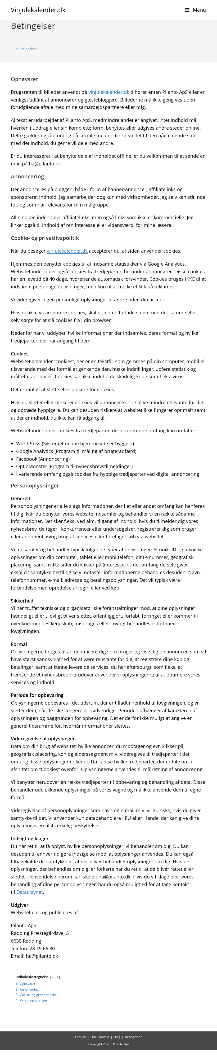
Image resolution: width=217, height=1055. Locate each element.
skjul (55, 977)
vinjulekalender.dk (108, 92)
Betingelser (28, 48)
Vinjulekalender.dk (38, 9)
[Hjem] (12, 48)
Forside (80, 1037)
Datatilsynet (29, 892)
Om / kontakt (100, 1037)
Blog (117, 1037)
